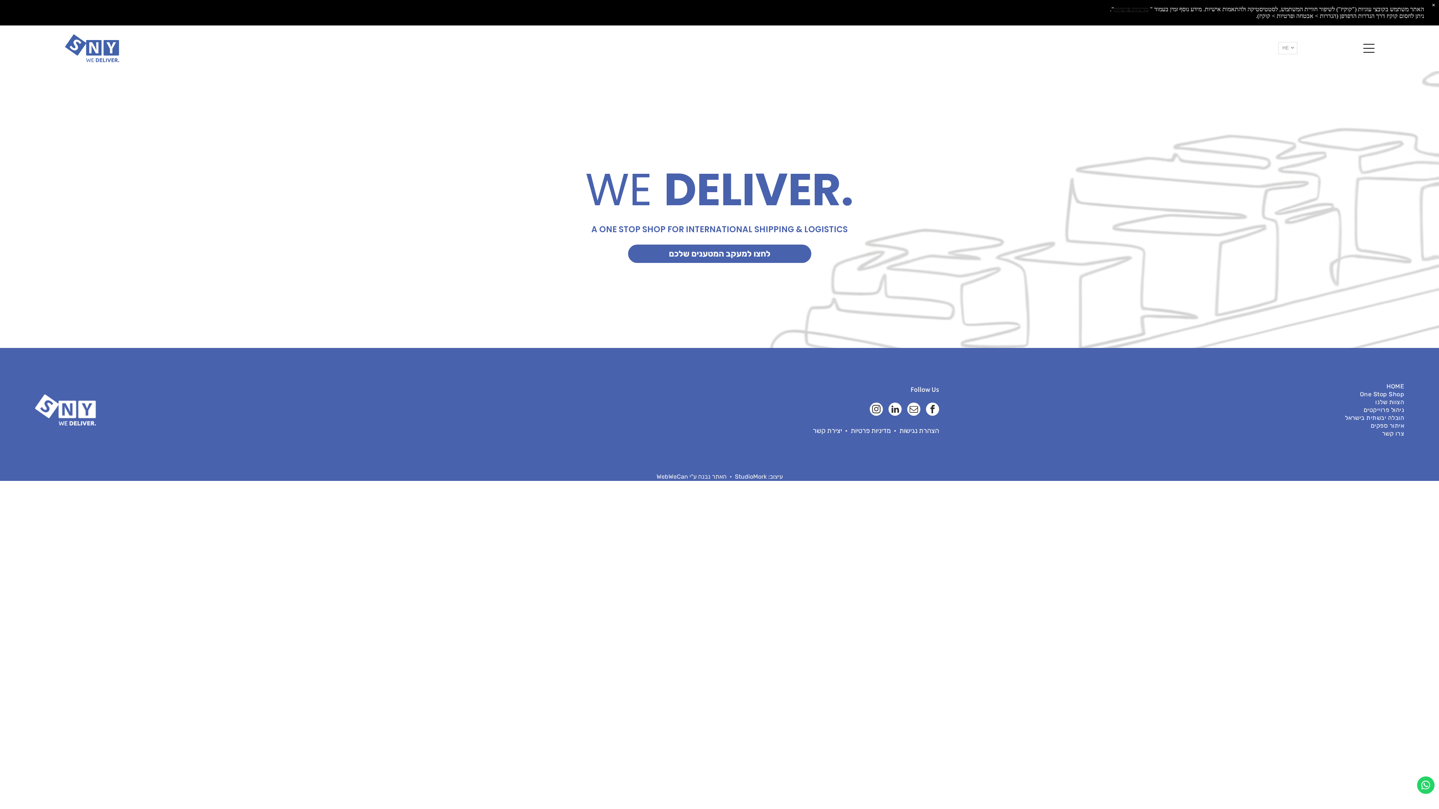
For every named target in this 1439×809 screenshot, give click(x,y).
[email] (913, 410)
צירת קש (829, 431)
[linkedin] (895, 410)
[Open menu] (1369, 48)
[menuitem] (1184, 386)
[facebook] (932, 410)
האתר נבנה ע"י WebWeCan (692, 476)
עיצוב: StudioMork (759, 476)
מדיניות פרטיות (871, 431)
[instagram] (876, 410)
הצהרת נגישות (919, 431)
